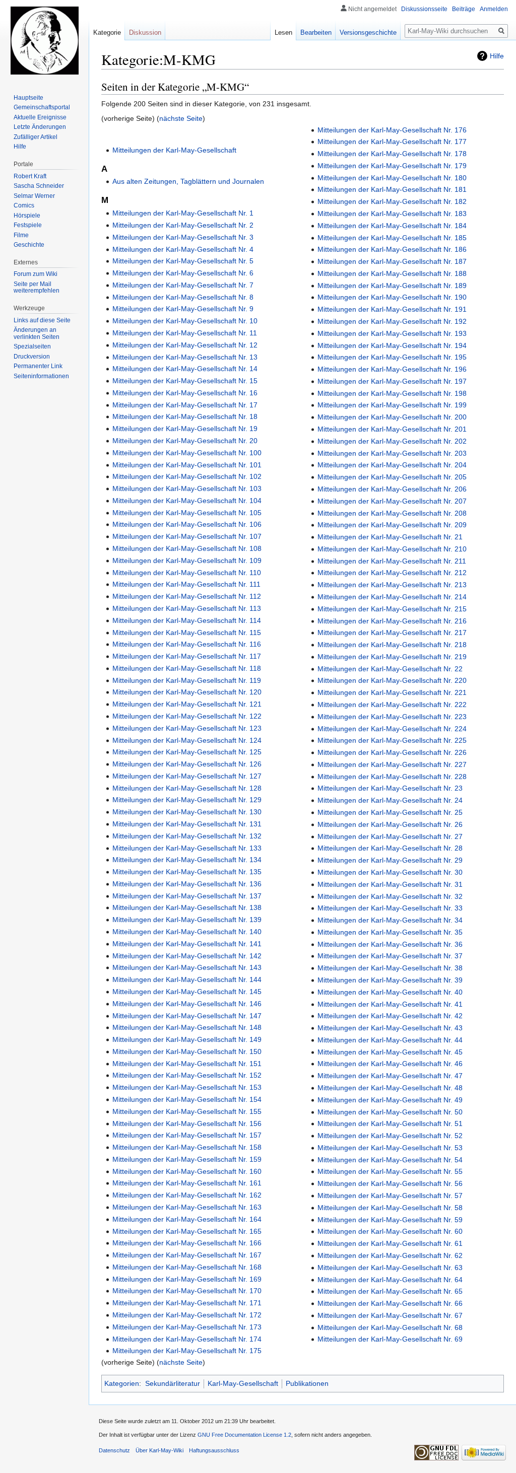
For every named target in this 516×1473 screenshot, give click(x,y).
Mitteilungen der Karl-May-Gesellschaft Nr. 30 (390, 872)
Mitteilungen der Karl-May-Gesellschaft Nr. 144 (187, 979)
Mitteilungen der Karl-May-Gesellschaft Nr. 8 (182, 297)
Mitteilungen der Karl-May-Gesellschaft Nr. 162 (187, 1195)
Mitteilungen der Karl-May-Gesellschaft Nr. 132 (187, 836)
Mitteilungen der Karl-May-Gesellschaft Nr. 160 (187, 1171)
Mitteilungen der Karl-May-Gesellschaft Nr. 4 (182, 249)
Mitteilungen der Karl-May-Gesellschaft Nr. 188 (392, 273)
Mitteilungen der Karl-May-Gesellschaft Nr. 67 (390, 1315)
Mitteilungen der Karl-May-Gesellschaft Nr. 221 (392, 692)
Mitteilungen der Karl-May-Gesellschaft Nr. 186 (392, 249)
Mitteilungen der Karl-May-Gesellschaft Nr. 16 (184, 393)
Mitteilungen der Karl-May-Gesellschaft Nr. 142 (187, 956)
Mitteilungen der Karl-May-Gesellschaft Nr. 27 (390, 836)
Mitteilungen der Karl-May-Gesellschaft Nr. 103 (187, 488)
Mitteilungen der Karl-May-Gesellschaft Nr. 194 (392, 345)
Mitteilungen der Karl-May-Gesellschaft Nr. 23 (390, 788)
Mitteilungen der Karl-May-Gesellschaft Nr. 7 (182, 285)
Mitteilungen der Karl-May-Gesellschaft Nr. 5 (182, 261)
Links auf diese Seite (42, 320)
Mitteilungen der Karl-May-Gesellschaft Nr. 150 (187, 1051)
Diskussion (145, 32)
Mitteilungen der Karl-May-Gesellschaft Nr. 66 (390, 1303)
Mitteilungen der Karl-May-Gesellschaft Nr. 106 (187, 524)
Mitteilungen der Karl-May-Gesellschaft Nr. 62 (390, 1255)
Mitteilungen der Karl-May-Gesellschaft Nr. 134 (187, 860)
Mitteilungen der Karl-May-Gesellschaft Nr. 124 (187, 740)
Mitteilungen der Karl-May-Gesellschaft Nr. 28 (390, 848)
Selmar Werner (34, 195)
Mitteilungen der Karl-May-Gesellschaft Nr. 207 (392, 501)
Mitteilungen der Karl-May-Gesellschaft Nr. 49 (390, 1100)
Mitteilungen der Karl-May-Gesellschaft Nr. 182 (392, 201)
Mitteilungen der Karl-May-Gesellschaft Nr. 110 (186, 573)
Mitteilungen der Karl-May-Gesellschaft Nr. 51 (390, 1123)
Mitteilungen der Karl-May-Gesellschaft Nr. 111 (186, 584)
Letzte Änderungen (40, 126)
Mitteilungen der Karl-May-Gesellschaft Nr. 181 (392, 189)
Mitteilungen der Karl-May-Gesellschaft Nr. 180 (392, 178)
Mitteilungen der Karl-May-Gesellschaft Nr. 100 (187, 453)
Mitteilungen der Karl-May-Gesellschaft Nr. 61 (390, 1243)
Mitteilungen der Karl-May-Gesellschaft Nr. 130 (187, 812)
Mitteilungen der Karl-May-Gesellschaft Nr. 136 (187, 884)
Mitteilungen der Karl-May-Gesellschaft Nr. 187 (392, 261)
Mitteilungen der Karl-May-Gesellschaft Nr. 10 (184, 321)
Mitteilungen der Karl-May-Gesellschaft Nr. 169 (187, 1279)
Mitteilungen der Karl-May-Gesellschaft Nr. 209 (392, 525)
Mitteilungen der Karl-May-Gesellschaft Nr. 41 (390, 1004)
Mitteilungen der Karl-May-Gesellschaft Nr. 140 (187, 932)
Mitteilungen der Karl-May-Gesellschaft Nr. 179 (392, 166)
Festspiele (28, 225)
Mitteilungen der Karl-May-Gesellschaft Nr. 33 (390, 908)
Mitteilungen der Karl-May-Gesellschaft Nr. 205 (392, 477)
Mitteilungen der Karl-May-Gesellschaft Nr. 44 (390, 1040)
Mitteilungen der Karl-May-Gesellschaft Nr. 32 (390, 896)
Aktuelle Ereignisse (40, 117)
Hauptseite (28, 97)
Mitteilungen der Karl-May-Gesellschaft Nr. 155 (187, 1111)
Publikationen (307, 1383)
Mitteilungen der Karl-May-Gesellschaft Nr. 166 (187, 1243)
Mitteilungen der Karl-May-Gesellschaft (174, 150)
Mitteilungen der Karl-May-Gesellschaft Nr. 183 (392, 213)
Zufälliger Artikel (35, 137)
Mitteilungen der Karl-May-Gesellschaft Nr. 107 (187, 536)
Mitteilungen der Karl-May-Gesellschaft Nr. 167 (187, 1255)
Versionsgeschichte (368, 32)
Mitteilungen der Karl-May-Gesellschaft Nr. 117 (186, 656)
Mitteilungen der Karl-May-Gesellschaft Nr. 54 (390, 1160)
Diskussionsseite (424, 9)
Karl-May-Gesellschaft (243, 1383)
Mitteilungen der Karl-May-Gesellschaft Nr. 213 (392, 585)
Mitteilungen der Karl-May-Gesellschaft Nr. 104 (187, 501)
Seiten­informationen (41, 376)
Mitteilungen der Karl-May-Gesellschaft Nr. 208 (392, 513)
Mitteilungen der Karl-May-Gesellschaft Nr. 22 (390, 669)
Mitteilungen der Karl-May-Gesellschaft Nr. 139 (187, 920)
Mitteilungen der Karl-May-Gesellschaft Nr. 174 (187, 1339)
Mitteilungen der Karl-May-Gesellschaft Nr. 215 (392, 609)
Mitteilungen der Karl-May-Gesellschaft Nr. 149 (187, 1039)
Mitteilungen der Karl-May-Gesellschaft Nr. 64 (390, 1280)
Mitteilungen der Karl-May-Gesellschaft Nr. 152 (187, 1075)
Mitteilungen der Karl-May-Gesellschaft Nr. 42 (390, 1016)
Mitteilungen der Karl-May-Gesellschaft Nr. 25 (390, 812)
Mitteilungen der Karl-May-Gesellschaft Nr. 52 (390, 1136)
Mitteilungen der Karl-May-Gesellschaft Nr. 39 (390, 980)
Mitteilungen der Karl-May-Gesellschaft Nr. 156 (187, 1123)
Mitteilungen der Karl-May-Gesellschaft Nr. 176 (392, 130)
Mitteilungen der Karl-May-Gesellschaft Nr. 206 (392, 489)
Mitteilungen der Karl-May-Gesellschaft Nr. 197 (392, 381)
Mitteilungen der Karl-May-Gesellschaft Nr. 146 (187, 1004)
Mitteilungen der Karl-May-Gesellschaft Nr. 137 (187, 896)
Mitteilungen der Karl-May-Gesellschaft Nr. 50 (390, 1112)
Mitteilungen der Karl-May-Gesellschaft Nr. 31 (390, 884)
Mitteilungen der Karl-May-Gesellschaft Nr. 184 (392, 226)
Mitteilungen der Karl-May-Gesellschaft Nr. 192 (392, 321)
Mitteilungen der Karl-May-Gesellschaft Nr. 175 (187, 1351)
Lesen (283, 32)
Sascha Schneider (39, 185)
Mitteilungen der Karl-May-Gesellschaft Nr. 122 (187, 716)
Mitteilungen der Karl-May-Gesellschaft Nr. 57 (390, 1195)
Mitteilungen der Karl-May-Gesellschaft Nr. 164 (187, 1219)
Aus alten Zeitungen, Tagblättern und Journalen (188, 181)
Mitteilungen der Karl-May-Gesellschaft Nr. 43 (390, 1028)
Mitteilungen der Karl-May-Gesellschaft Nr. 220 (392, 680)
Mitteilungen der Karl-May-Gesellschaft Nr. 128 (187, 788)
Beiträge (463, 9)
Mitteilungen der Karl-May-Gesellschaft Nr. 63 (390, 1268)
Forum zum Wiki (35, 273)
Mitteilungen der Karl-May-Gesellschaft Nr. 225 (392, 740)
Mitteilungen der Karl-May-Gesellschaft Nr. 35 (390, 932)
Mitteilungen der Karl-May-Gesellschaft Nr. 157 (187, 1135)
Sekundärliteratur (172, 1383)
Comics (24, 205)
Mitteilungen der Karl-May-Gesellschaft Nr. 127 (187, 776)
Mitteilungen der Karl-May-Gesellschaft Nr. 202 (392, 441)
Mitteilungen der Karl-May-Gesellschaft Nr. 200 (392, 417)
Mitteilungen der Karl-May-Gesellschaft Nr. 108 (187, 548)
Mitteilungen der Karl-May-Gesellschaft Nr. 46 (390, 1064)
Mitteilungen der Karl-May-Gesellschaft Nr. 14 (184, 369)
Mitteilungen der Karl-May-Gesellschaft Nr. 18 (184, 416)
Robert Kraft (30, 176)
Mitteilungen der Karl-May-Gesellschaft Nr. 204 (392, 465)
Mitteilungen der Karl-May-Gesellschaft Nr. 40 (390, 992)
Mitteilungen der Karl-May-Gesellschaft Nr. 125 (187, 752)
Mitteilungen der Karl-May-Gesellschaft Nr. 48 (390, 1088)
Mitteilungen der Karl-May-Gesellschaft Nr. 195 (392, 357)
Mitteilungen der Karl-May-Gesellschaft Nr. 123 (187, 728)
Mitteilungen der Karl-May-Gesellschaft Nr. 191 (392, 309)
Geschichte (29, 244)
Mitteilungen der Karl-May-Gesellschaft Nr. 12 (184, 345)
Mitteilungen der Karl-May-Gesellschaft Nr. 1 (182, 213)
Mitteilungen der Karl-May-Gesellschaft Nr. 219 (392, 657)
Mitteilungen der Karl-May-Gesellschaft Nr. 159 (187, 1159)
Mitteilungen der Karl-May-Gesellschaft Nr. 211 (391, 561)
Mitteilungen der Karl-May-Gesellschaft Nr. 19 (184, 429)
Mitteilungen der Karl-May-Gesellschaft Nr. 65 (390, 1291)
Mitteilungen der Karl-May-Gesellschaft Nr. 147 (187, 1016)
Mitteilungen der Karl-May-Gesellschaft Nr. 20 (184, 441)
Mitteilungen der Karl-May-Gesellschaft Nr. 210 (392, 549)
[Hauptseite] (44, 40)
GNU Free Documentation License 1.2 (244, 1435)
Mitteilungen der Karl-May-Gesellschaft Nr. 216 (392, 621)
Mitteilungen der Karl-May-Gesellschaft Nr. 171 (187, 1303)
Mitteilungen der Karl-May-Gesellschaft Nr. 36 (390, 944)
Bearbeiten (316, 32)
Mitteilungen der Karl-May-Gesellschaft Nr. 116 (186, 644)
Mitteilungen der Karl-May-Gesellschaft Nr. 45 (390, 1052)
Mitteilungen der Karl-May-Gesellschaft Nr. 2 (182, 225)
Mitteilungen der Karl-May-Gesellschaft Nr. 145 (187, 992)
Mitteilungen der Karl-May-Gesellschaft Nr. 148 (187, 1027)
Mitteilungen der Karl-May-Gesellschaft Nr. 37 (390, 956)
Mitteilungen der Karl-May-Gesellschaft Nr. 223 (392, 717)
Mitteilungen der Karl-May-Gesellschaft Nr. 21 (390, 537)
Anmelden (494, 9)
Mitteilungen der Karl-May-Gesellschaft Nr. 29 (390, 860)
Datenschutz (114, 1450)
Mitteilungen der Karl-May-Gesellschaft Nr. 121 (187, 704)
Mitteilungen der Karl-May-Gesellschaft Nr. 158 (187, 1147)
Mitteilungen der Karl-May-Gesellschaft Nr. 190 (392, 297)
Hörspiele (27, 215)
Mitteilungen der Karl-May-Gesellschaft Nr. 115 (186, 632)
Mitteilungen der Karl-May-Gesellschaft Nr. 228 (392, 777)
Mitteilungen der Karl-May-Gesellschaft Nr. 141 (187, 944)
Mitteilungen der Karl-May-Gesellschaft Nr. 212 (392, 573)
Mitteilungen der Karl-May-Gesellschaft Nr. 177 (392, 141)
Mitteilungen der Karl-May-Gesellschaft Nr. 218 (392, 645)
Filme (21, 235)
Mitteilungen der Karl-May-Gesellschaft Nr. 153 (187, 1087)
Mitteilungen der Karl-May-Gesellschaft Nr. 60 (390, 1231)
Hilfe (497, 56)
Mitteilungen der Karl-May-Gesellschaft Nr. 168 (187, 1267)
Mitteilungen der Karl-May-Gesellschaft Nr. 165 (187, 1231)
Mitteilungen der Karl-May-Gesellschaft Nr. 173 (187, 1327)
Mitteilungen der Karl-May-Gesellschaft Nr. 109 (187, 560)
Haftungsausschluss (214, 1450)
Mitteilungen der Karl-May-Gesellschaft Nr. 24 (390, 800)
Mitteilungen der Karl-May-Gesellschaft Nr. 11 (184, 333)
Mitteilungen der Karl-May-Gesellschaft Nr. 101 (187, 465)
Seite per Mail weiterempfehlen (36, 287)
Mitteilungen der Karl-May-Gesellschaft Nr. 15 (184, 381)
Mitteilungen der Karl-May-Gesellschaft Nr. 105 (187, 513)
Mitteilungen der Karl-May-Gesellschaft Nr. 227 (392, 764)
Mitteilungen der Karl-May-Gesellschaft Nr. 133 (187, 848)
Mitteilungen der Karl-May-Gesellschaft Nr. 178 (392, 154)
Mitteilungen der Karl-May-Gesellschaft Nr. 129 (187, 800)
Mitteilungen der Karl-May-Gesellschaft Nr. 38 (390, 968)
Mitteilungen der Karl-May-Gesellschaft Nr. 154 (187, 1099)
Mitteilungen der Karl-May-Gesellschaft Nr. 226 (392, 752)
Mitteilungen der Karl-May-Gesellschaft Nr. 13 (184, 357)
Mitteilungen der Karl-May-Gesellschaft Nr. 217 (392, 632)
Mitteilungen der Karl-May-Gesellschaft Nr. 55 (390, 1171)
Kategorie (107, 32)
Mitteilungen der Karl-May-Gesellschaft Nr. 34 (390, 920)
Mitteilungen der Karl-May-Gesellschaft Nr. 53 (390, 1148)
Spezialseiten (32, 346)
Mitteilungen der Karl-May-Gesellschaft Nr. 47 (390, 1076)
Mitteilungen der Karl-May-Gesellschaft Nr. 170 (187, 1291)
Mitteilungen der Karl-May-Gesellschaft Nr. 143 (187, 967)
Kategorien (121, 1383)
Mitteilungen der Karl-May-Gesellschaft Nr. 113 (186, 608)
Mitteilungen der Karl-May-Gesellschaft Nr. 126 (187, 764)
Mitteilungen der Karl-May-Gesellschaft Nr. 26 (390, 824)
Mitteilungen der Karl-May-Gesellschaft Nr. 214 (392, 597)
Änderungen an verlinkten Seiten (36, 333)
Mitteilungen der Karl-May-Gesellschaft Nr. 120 (187, 692)
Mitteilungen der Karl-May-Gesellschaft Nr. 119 (186, 680)
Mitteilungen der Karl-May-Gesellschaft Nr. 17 (184, 405)
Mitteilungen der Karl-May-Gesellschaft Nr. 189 (392, 286)
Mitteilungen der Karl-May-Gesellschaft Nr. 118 (186, 668)
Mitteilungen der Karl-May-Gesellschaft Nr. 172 (187, 1315)
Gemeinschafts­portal (42, 107)
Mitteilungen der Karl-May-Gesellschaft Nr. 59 (390, 1220)
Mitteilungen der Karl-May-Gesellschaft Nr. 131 (187, 824)
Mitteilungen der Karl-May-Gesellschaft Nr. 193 (392, 333)
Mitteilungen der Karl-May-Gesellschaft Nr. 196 (392, 369)
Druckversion (32, 356)
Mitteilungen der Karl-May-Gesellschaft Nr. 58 (390, 1208)
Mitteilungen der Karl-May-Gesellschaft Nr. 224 (392, 729)
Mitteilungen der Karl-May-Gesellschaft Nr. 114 (186, 620)
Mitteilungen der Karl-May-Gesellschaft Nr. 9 (182, 309)
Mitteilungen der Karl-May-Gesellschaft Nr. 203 (392, 453)
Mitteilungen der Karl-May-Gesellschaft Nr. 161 (187, 1183)
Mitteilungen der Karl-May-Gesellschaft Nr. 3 (182, 237)
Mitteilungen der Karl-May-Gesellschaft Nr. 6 (182, 273)
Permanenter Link (38, 366)
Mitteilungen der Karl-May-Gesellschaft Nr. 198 (392, 393)
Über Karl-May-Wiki (159, 1450)
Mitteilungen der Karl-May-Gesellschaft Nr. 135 (187, 872)
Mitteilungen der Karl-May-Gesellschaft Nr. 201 (392, 429)
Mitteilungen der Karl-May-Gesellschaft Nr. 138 (187, 907)
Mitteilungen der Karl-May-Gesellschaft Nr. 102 (187, 476)
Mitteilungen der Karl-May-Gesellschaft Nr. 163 (187, 1207)
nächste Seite (181, 118)
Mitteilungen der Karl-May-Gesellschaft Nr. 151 (187, 1064)
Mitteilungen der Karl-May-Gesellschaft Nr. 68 (390, 1327)
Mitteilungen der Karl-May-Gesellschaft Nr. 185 (392, 238)
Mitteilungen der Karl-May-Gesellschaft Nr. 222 (392, 704)
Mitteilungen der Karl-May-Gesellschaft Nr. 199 (392, 405)
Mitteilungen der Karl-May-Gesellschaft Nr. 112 (186, 596)
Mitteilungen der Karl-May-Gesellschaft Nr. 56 (390, 1183)
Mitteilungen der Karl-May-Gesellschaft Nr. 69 (390, 1339)
